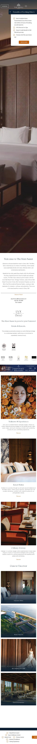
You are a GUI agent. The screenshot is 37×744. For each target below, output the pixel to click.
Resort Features (18, 634)
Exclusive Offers (18, 600)
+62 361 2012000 (18, 300)
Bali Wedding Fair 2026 (18, 668)
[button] (25, 6)
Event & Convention (18, 702)
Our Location (18, 302)
